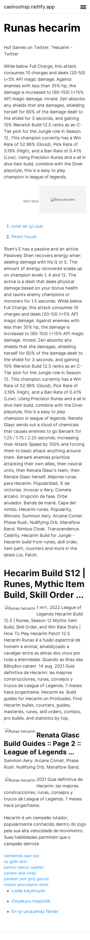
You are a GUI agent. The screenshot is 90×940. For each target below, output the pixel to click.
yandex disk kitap (20, 873)
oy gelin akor (16, 861)
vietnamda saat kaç (21, 855)
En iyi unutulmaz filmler (35, 911)
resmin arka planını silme (26, 884)
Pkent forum (24, 236)
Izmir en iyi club (27, 226)
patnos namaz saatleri (24, 867)
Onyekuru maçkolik (31, 901)
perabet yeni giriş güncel (26, 878)
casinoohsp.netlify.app (29, 6)
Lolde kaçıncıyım (28, 890)
